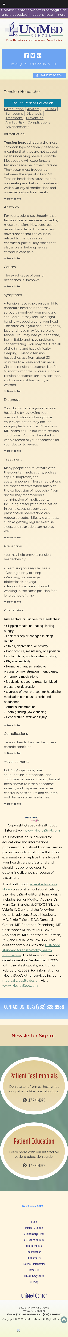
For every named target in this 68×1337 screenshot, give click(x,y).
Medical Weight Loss (34, 1234)
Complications (39, 122)
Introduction (14, 109)
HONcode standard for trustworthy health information (31, 950)
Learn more (55, 14)
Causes (50, 109)
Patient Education (34, 1140)
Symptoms (14, 113)
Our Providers (34, 1258)
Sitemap (34, 1282)
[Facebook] (26, 56)
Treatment (14, 118)
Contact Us (34, 1270)
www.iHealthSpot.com (42, 830)
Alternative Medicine (34, 1240)
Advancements (17, 127)
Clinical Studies (34, 1246)
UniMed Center (34, 1295)
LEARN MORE (36, 1100)
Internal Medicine (34, 1228)
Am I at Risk (15, 122)
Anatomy (34, 109)
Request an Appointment (35, 64)
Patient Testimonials (34, 1075)
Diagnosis (34, 113)
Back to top (14, 198)
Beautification (34, 1252)
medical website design (21, 980)
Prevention (34, 118)
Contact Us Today (34, 1007)
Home (34, 1222)
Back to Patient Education (32, 103)
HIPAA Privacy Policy (34, 1276)
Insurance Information (34, 1264)
